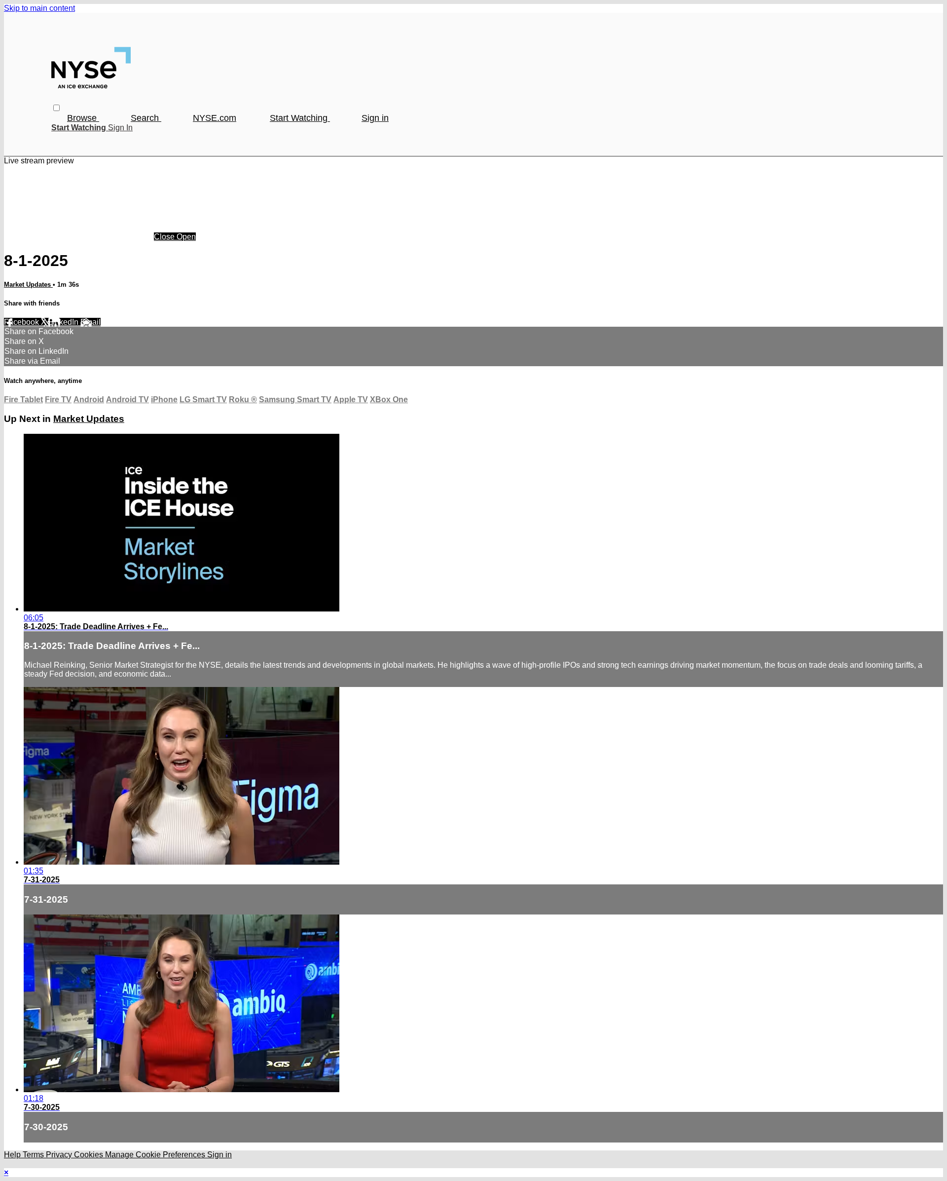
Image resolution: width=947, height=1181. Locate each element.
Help (13, 1154)
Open (186, 236)
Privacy (60, 1154)
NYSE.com (214, 118)
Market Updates (28, 284)
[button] (56, 108)
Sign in (375, 118)
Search (146, 118)
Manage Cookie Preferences (156, 1154)
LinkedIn (64, 322)
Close (165, 236)
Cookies (89, 1154)
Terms (34, 1154)
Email (90, 322)
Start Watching (300, 118)
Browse (83, 118)
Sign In (120, 127)
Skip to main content (39, 8)
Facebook (22, 322)
